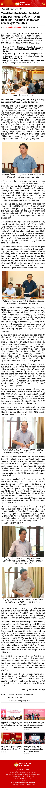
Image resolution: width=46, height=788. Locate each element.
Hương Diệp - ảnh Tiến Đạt (13, 27)
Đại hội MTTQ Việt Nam (24, 694)
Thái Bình (10, 694)
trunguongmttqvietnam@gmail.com (25, 782)
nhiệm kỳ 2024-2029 (14, 698)
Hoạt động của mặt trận (12, 9)
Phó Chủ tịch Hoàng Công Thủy (18, 701)
